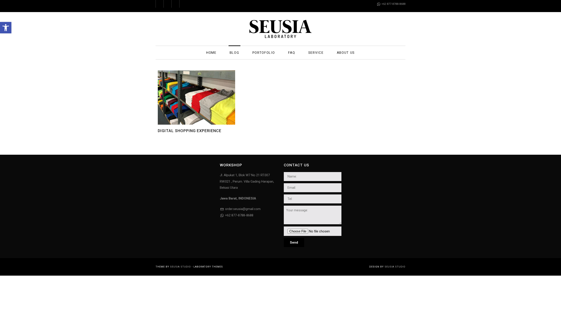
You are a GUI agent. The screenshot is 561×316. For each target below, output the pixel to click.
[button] (5, 27)
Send (294, 242)
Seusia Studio (180, 266)
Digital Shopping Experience (189, 130)
